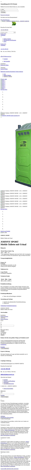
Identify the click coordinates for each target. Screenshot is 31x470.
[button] (3, 89)
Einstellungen (4, 417)
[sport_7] (3, 88)
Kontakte (5, 58)
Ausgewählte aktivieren (6, 468)
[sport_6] (3, 87)
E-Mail (2, 9)
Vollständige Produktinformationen (8, 305)
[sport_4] (3, 84)
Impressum (5, 382)
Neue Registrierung (5, 19)
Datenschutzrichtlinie (8, 388)
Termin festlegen (19, 71)
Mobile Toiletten (7, 39)
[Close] (1, 1)
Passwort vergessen (5, 15)
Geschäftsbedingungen (8, 383)
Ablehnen (3, 416)
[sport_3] (3, 83)
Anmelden (3, 12)
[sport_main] (4, 79)
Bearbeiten (12, 71)
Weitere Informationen (10, 430)
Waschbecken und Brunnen (9, 40)
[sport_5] (3, 85)
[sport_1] (3, 80)
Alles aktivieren (14, 468)
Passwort (3, 10)
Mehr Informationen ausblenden (8, 435)
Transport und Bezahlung (9, 381)
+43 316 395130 (4, 29)
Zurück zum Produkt (5, 231)
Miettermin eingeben (5, 71)
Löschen (2, 395)
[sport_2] (3, 81)
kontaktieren (3, 344)
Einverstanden (10, 417)
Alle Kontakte (6, 61)
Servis (4, 41)
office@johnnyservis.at (6, 56)
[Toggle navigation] (1, 21)
